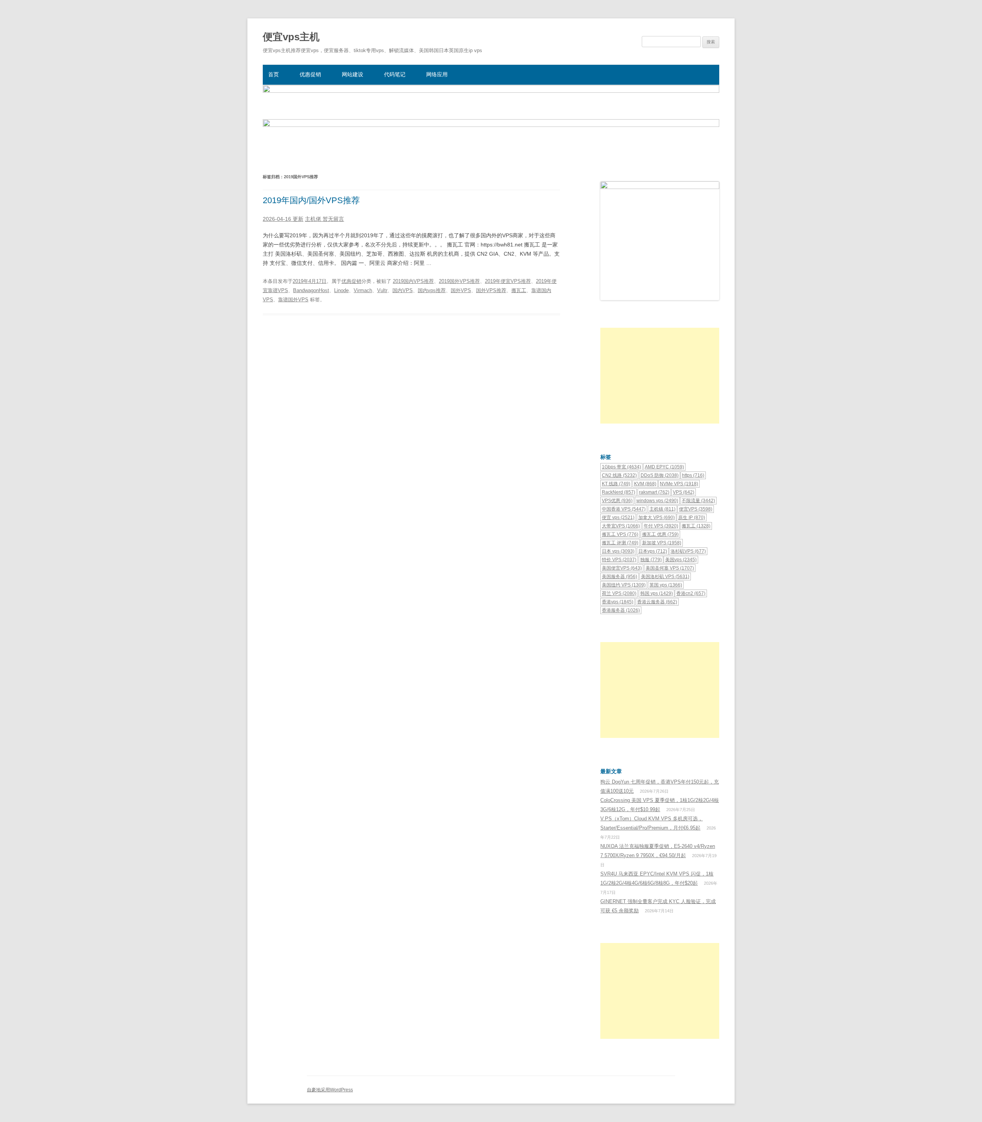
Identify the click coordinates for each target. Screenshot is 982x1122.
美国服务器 (619, 576)
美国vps (681, 559)
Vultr (382, 290)
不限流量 (698, 500)
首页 (273, 74)
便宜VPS (695, 509)
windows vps (657, 500)
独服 (651, 559)
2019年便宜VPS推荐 (508, 281)
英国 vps (665, 585)
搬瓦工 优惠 (660, 534)
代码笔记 (394, 74)
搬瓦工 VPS (620, 534)
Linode (341, 290)
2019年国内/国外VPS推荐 (311, 200)
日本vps (652, 551)
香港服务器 (621, 610)
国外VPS (461, 290)
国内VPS (402, 290)
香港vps (617, 602)
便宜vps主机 (291, 37)
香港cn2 (690, 593)
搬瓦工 (518, 290)
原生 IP (691, 517)
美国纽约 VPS (624, 585)
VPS (683, 492)
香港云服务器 (657, 602)
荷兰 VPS (619, 593)
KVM (645, 483)
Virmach (363, 290)
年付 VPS (661, 526)
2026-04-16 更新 (283, 219)
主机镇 (662, 509)
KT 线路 (616, 483)
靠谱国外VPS (293, 299)
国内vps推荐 (432, 290)
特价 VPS (619, 559)
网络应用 (437, 74)
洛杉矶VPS (688, 551)
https (693, 475)
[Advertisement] (659, 376)
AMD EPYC (664, 467)
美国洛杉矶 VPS (665, 576)
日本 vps (618, 551)
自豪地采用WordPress (330, 1089)
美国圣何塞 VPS (670, 568)
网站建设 (352, 74)
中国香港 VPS (624, 509)
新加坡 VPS (661, 542)
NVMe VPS (679, 483)
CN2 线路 (619, 475)
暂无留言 (333, 219)
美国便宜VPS (622, 568)
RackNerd (618, 492)
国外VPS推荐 (491, 290)
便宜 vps (618, 517)
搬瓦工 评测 (620, 542)
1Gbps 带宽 (621, 467)
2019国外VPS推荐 (459, 281)
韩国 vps (656, 593)
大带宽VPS (621, 526)
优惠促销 (310, 74)
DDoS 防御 (660, 475)
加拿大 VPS (656, 517)
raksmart (654, 492)
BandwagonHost (311, 290)
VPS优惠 (617, 500)
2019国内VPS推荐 (413, 281)
